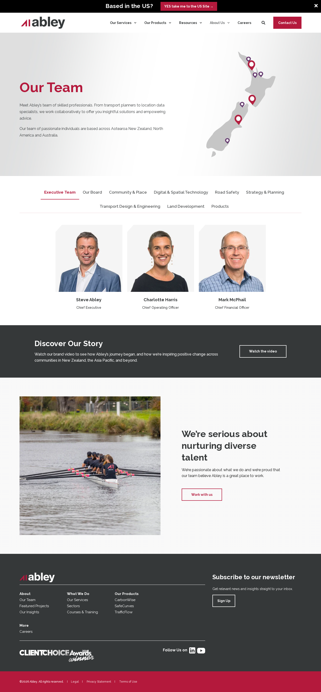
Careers (26, 631)
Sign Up (223, 601)
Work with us (201, 495)
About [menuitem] (25, 594)
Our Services (77, 600)
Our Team (27, 600)
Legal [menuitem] (75, 681)
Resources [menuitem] (188, 23)
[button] (14, 678)
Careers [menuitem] (244, 23)
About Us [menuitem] (217, 23)
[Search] (264, 22)
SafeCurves (124, 606)
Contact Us (287, 22)
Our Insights (30, 612)
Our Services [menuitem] (120, 23)
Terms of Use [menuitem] (128, 681)
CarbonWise (125, 600)
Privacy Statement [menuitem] (99, 681)
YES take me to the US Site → (188, 6)
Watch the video (263, 351)
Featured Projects (34, 606)
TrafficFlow (124, 612)
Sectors (73, 606)
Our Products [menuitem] (155, 23)
